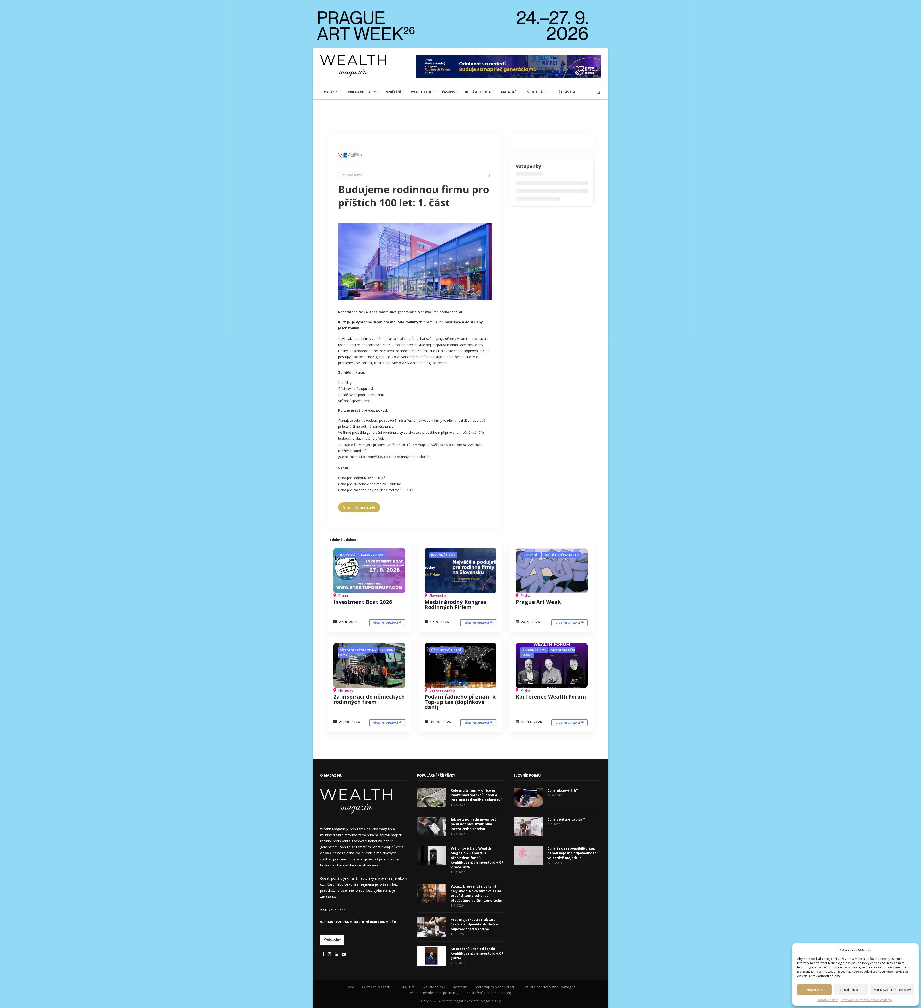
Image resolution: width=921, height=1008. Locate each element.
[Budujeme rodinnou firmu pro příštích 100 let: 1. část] (369, 570)
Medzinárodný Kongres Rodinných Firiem (455, 604)
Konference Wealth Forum (551, 696)
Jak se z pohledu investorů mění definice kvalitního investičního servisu (473, 824)
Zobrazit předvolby (892, 989)
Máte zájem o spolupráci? (495, 987)
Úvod (350, 987)
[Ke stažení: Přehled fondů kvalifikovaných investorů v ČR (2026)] (431, 956)
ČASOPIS (448, 92)
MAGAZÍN (331, 92)
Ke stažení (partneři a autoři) (488, 992)
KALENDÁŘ (509, 92)
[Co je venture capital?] (528, 826)
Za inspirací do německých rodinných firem (369, 699)
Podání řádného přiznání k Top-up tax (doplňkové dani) (460, 702)
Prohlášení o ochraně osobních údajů (866, 1000)
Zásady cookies (827, 1000)
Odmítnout (851, 989)
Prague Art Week (538, 601)
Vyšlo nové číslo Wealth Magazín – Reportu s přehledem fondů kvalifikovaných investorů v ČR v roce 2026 (477, 857)
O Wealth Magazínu (377, 987)
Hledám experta (478, 92)
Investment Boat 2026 (362, 601)
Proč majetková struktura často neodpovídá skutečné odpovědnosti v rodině (474, 924)
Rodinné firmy (351, 175)
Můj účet (408, 987)
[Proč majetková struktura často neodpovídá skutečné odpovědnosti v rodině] (431, 927)
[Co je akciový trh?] (528, 797)
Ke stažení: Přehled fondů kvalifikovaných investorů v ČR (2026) (477, 953)
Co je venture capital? (566, 819)
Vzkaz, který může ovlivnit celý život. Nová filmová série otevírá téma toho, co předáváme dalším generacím (476, 893)
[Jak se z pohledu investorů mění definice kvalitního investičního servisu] (431, 826)
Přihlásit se (566, 92)
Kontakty (460, 987)
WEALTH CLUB (421, 92)
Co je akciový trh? (562, 790)
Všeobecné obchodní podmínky (434, 992)
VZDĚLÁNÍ (393, 92)
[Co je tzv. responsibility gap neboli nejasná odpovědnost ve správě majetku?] (528, 855)
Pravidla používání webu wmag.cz (549, 987)
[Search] (598, 92)
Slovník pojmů (434, 987)
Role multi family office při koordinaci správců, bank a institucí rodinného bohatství (476, 795)
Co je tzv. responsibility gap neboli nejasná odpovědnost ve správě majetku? (571, 853)
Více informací (386, 622)
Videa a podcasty (362, 92)
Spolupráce (536, 92)
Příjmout (814, 989)
